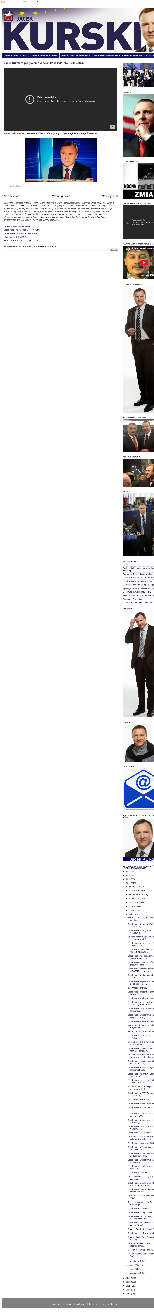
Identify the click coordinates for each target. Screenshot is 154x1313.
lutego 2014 (134, 1269)
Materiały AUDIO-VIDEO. (15, 237)
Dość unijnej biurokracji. (138, 1099)
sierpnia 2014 (135, 902)
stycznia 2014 (135, 1273)
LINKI (125, 565)
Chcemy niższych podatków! (141, 1250)
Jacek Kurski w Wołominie (140, 1133)
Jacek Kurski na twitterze (44, 55)
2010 (128, 1290)
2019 (128, 871)
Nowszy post (12, 196)
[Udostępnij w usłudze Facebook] (17, 186)
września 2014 (135, 898)
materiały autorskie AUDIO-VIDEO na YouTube (118, 55)
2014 (128, 883)
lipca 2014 (133, 906)
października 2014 (137, 894)
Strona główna (61, 196)
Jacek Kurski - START (15, 55)
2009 (128, 1294)
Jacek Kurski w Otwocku (139, 1208)
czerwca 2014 (135, 910)
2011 (128, 1286)
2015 (128, 879)
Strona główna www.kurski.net (17, 226)
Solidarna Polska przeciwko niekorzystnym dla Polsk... (140, 1138)
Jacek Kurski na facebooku (76, 55)
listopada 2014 (135, 890)
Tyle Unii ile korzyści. (137, 988)
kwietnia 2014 (135, 1261)
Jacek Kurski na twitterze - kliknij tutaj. (21, 233)
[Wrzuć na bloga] (13, 186)
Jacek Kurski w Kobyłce (138, 1173)
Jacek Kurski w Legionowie (140, 1212)
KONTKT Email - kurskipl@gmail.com (21, 240)
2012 (128, 1282)
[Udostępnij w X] (15, 186)
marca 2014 (134, 1265)
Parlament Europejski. (133, 599)
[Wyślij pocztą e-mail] (11, 186)
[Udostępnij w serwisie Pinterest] (20, 186)
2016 (128, 875)
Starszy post (110, 196)
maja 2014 (134, 914)
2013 (128, 1278)
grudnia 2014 (135, 886)
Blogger (113, 1304)
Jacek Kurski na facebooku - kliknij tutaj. (22, 230)
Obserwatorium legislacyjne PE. (137, 592)
